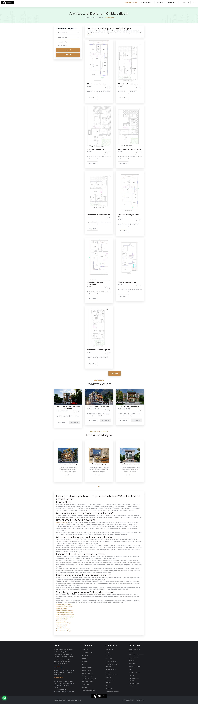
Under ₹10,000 (84, 76)
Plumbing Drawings (85, 64)
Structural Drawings (110, 59)
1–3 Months (103, 70)
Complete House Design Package (104, 64)
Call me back (112, 87)
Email (79, 34)
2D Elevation (83, 61)
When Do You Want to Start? (86, 67)
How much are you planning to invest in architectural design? (95, 74)
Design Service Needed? (85, 56)
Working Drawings (96, 61)
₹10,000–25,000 (96, 76)
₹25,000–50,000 (110, 76)
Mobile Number (82, 26)
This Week (82, 70)
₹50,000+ (82, 79)
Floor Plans (83, 59)
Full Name (80, 18)
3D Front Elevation (95, 59)
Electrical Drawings (110, 61)
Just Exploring (114, 70)
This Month (92, 70)
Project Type (81, 43)
